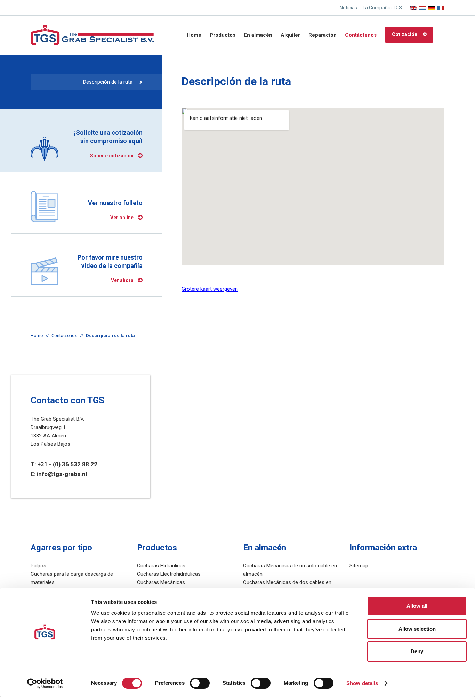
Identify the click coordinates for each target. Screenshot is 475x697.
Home (194, 35)
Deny (417, 651)
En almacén (258, 35)
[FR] (440, 5)
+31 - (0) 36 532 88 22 (67, 464)
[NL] (422, 5)
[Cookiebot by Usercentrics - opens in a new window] (45, 683)
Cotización (404, 34)
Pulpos (38, 566)
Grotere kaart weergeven (210, 289)
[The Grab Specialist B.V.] (92, 35)
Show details (362, 683)
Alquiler (290, 35)
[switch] (200, 683)
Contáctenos (361, 35)
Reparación (322, 35)
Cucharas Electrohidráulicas (169, 574)
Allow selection (417, 629)
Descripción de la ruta (107, 82)
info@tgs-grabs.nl (62, 473)
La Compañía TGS (382, 7)
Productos (222, 35)
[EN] (413, 5)
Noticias (348, 7)
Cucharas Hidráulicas (161, 566)
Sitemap (358, 566)
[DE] (431, 5)
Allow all (416, 606)
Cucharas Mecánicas (161, 582)
